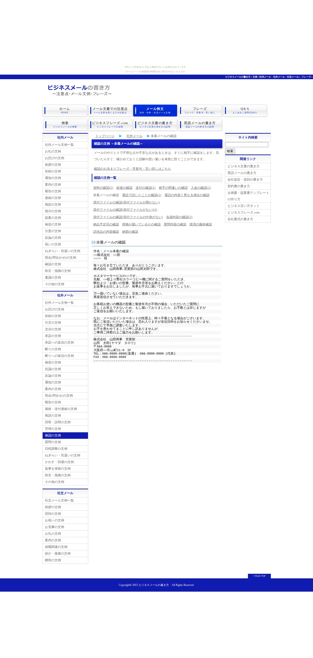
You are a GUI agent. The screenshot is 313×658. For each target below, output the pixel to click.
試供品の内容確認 (106, 231)
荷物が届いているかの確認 (141, 224)
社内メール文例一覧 (59, 144)
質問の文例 (53, 442)
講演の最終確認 (200, 224)
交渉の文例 (53, 329)
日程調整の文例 (56, 448)
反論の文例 (53, 237)
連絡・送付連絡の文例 (61, 409)
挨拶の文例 (53, 164)
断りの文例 (53, 349)
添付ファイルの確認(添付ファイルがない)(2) (125, 209)
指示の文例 (53, 211)
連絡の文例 (53, 198)
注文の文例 (53, 322)
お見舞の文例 (54, 527)
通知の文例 (53, 178)
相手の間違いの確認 (173, 188)
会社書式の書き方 (240, 219)
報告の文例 (53, 191)
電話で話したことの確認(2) (141, 195)
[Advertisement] (156, 32)
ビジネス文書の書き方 (155, 124)
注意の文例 (53, 231)
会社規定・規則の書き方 (245, 179)
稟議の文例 (53, 277)
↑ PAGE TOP (259, 576)
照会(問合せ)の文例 (59, 395)
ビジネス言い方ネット (244, 206)
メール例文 (155, 110)
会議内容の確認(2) (179, 217)
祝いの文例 (53, 244)
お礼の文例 (53, 151)
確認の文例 (53, 264)
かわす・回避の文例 (59, 462)
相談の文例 (53, 204)
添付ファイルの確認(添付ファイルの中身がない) (128, 217)
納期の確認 (130, 231)
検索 (65, 124)
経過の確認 (124, 188)
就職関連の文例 (56, 547)
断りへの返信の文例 (59, 355)
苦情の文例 (53, 429)
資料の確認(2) (103, 188)
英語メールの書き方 (200, 124)
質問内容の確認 (175, 224)
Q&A (245, 110)
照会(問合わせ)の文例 (60, 257)
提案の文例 (53, 217)
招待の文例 (53, 513)
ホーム (64, 110)
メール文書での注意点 (110, 110)
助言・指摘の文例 (58, 271)
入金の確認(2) (201, 188)
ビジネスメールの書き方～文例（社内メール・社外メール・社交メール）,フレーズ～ (269, 77)
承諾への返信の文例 (59, 342)
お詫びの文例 (54, 158)
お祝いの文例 (54, 520)
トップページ (105, 136)
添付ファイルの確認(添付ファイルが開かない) (126, 202)
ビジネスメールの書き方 (154, 585)
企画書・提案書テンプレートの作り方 (248, 196)
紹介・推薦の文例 (58, 553)
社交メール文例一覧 (59, 500)
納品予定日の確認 (106, 224)
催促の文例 (53, 224)
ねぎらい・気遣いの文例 (62, 251)
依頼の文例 (53, 171)
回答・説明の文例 (58, 422)
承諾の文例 (53, 336)
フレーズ (199, 110)
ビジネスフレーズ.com (110, 124)
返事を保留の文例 (58, 468)
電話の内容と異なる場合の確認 (187, 195)
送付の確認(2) (146, 188)
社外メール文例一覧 (59, 302)
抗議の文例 (53, 369)
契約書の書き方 (239, 186)
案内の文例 (53, 184)
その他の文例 (54, 284)
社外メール (134, 136)
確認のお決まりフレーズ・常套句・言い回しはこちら (132, 169)
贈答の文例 (53, 560)
